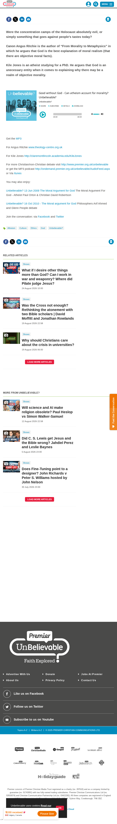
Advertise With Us (18, 674)
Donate (50, 674)
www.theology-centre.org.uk (45, 147)
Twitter (60, 216)
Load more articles (39, 362)
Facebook (44, 216)
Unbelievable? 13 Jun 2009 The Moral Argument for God (40, 190)
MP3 (18, 138)
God (43, 228)
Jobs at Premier (92, 674)
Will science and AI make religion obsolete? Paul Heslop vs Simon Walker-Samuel (47, 412)
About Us (12, 680)
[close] (110, 13)
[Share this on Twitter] (15, 19)
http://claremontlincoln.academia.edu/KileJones (53, 155)
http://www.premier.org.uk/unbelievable (84, 164)
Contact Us (88, 680)
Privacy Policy (55, 680)
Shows (26, 264)
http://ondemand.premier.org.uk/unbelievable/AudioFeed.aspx (72, 168)
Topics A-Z (22, 730)
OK (60, 808)
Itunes (17, 173)
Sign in (71, 13)
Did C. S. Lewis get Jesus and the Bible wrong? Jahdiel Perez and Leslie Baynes (47, 442)
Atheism (11, 228)
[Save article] (108, 19)
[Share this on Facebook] (9, 19)
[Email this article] (28, 19)
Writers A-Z (36, 730)
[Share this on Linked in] (22, 19)
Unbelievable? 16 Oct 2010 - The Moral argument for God (41, 203)
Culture (23, 228)
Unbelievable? (56, 228)
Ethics (34, 228)
